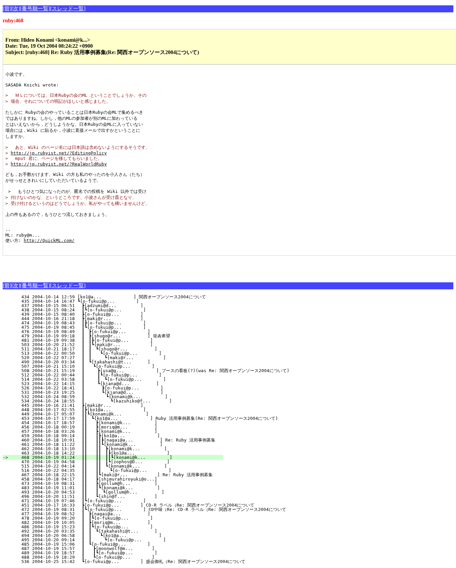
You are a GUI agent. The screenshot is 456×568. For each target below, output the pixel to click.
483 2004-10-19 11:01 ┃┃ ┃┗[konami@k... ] (121, 487)
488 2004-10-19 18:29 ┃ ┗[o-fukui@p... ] (124, 557)
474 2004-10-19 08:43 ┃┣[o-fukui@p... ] (125, 322)
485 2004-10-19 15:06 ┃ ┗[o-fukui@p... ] (124, 544)
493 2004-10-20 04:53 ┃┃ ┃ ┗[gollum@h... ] (121, 492)
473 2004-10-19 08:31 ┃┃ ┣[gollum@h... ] (123, 483)
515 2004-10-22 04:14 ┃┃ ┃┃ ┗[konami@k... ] (119, 466)
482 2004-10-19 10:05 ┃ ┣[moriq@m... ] (124, 522)
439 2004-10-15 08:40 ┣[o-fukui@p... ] (126, 314)
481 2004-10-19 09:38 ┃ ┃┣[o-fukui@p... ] (123, 340)
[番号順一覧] (35, 8)
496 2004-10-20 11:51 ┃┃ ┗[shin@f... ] (123, 496)
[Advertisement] (81, 266)
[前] (7, 8)
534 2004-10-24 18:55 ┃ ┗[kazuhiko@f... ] (122, 400)
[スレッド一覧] (67, 8)
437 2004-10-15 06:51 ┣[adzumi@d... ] (126, 305)
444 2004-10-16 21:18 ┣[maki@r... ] (126, 318)
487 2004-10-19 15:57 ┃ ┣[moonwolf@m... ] (124, 548)
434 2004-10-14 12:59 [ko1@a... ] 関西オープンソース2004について (122, 296)
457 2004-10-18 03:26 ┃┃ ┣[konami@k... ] (123, 431)
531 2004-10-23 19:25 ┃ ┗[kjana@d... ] (123, 392)
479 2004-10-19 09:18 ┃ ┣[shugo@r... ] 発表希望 (122, 335)
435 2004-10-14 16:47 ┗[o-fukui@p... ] (127, 301)
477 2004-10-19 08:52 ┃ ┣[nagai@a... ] (124, 513)
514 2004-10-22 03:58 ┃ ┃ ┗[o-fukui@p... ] (122, 379)
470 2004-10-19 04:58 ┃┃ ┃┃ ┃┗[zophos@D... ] (118, 461)
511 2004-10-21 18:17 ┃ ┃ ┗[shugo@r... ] (123, 348)
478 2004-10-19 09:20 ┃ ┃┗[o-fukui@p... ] (123, 518)
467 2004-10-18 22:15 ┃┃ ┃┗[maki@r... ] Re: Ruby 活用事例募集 (118, 474)
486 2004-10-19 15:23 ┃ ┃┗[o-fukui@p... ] (123, 526)
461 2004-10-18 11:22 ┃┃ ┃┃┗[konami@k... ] (120, 444)
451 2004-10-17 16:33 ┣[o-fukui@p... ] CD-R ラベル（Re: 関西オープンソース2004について (132, 505)
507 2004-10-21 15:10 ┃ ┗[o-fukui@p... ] (124, 366)
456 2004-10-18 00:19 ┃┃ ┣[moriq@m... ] (123, 427)
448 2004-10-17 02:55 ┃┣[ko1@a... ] (125, 409)
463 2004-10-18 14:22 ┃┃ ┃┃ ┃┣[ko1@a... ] (118, 453)
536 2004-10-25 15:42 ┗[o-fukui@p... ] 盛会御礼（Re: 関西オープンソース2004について (128, 561)
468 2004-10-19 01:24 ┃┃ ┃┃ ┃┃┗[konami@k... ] (117, 457)
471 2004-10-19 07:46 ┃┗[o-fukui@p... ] (125, 500)
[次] (15, 8)
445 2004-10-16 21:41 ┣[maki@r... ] (126, 405)
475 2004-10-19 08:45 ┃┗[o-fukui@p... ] (125, 327)
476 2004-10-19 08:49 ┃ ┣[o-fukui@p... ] (124, 331)
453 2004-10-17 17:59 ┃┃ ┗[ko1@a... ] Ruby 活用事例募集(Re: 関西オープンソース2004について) (144, 418)
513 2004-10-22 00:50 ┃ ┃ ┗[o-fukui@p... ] (122, 353)
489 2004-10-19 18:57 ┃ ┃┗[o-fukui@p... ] (123, 552)
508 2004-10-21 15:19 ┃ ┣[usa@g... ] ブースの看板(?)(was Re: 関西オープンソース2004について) (150, 370)
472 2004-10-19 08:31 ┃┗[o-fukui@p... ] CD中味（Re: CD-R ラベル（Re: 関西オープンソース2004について (148, 509)
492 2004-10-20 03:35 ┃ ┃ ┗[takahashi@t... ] (123, 531)
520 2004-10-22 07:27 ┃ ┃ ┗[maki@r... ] (122, 357)
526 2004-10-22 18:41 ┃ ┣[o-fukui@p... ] (123, 387)
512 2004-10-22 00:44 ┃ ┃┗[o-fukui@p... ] (122, 374)
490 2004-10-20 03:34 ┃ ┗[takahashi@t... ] (124, 361)
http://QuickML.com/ (49, 240)
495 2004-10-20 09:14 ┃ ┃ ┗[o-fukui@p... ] (122, 539)
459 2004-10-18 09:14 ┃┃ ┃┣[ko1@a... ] (121, 435)
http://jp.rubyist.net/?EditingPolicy (59, 153)
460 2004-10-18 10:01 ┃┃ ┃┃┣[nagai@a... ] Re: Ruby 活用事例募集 (117, 440)
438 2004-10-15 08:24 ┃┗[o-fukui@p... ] (125, 309)
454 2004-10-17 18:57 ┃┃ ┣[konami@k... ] (123, 422)
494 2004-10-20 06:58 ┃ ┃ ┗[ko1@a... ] (122, 535)
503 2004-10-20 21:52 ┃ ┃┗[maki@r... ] (123, 344)
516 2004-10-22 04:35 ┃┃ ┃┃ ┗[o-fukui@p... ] (119, 470)
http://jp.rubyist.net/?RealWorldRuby (59, 164)
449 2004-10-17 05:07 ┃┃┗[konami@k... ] (124, 413)
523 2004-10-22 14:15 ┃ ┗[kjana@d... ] (123, 383)
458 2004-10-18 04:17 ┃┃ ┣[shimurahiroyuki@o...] (123, 479)
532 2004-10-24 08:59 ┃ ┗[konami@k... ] (122, 396)
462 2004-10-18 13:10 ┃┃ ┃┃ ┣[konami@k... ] (119, 448)
